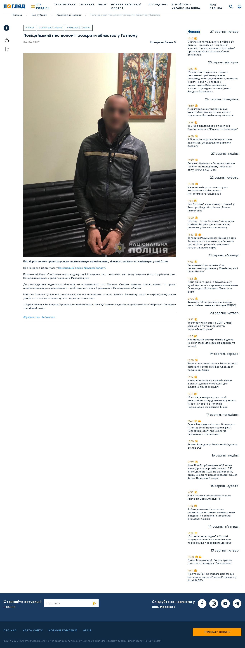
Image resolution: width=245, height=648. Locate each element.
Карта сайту (33, 630)
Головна (17, 14)
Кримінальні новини (69, 14)
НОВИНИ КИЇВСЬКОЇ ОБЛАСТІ (126, 6)
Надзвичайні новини (50, 28)
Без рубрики (39, 14)
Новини (29, 28)
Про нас (10, 630)
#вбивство (48, 317)
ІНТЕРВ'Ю (87, 4)
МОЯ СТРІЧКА (215, 6)
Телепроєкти (65, 4)
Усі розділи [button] (43, 6)
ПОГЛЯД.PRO (158, 4)
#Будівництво (31, 317)
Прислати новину (217, 632)
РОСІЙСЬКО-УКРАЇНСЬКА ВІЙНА (186, 6)
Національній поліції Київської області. (82, 267)
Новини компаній (62, 630)
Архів (102, 4)
